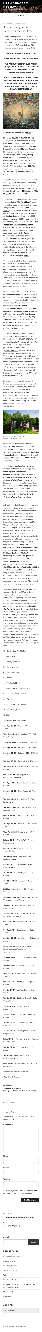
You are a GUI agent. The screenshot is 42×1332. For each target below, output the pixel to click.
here (23, 497)
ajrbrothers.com (11, 350)
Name (6, 1156)
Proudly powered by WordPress (14, 1327)
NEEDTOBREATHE (10, 1280)
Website (6, 1179)
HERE (22, 325)
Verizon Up (11, 370)
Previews (10, 1103)
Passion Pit (7, 1296)
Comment (8, 1125)
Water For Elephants (11, 1270)
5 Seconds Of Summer (12, 1257)
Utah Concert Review (15, 5)
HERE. (26, 256)
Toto (5, 1275)
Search (6, 1237)
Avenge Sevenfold (10, 1261)
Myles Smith (8, 1292)
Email (6, 1167)
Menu (22, 16)
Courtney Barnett (10, 1266)
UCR (25, 24)
